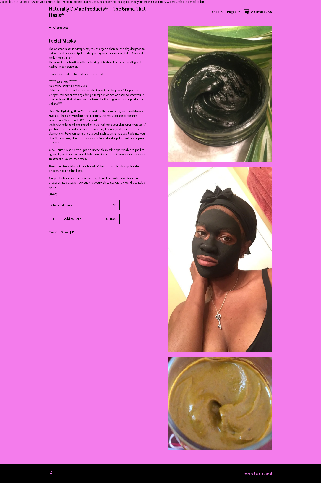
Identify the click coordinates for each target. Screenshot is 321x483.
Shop (216, 11)
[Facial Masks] (220, 94)
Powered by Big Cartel (258, 473)
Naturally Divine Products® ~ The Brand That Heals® (97, 12)
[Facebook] (51, 473)
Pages (232, 11)
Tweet (53, 232)
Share (65, 232)
